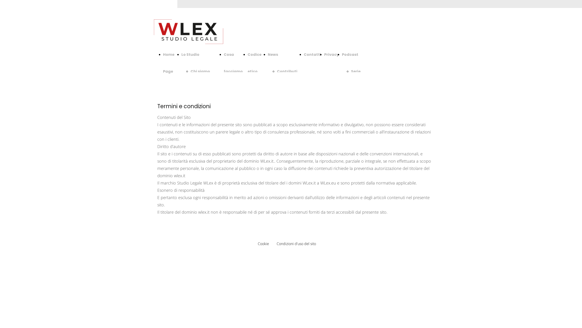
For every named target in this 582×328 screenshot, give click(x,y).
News (273, 54)
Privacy (331, 54)
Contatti (312, 54)
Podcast (350, 54)
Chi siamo (200, 71)
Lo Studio (190, 54)
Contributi (287, 71)
